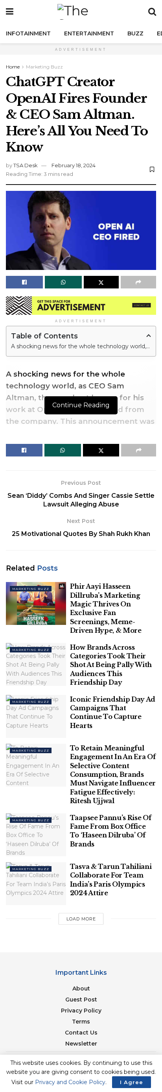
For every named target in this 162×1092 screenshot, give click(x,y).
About (81, 988)
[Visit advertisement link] (81, 305)
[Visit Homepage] (81, 12)
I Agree (131, 1082)
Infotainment (28, 33)
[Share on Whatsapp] (63, 282)
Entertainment (89, 33)
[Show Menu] (9, 12)
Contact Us (81, 1032)
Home (13, 67)
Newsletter (81, 1043)
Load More (81, 919)
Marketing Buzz (44, 67)
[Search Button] (152, 12)
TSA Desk (25, 165)
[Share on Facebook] (24, 282)
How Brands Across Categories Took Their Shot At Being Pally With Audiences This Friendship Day (111, 665)
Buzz (135, 33)
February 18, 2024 (74, 165)
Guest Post (81, 999)
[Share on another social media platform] (138, 282)
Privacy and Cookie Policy (70, 1082)
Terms (81, 1021)
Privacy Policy (81, 1010)
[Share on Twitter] (101, 282)
